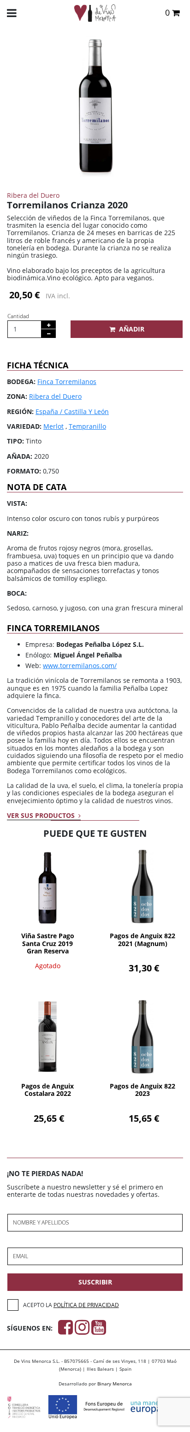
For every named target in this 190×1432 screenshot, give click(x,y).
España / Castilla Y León (72, 411)
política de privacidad (86, 1305)
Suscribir (95, 1282)
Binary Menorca (114, 1383)
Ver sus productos (42, 815)
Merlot (53, 426)
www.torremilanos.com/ (80, 665)
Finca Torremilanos (66, 381)
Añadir (131, 329)
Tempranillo (87, 426)
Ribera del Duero (55, 396)
